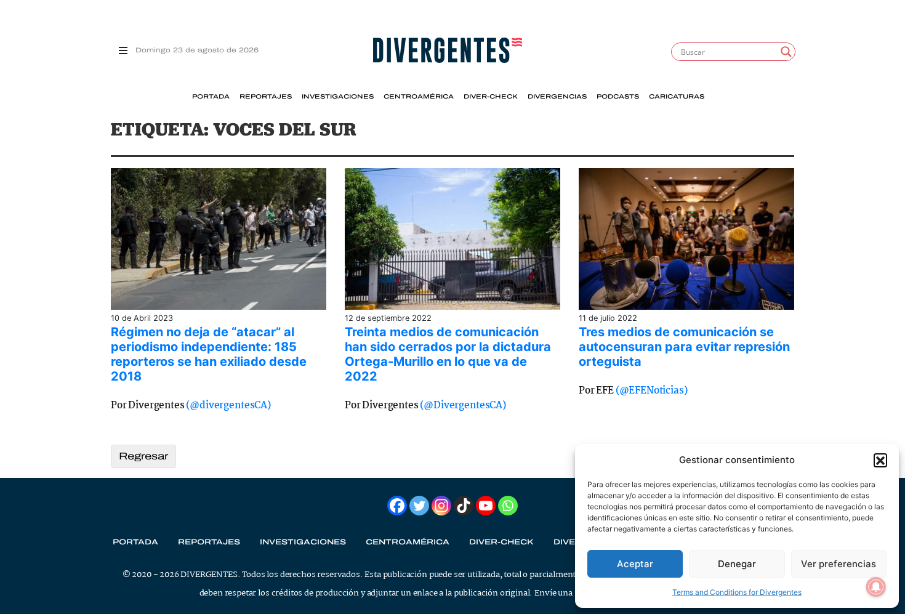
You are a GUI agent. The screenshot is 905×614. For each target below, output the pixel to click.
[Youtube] (486, 505)
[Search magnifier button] (786, 51)
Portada (211, 97)
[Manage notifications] (876, 587)
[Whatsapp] (508, 505)
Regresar (143, 456)
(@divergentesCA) (228, 405)
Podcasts (618, 97)
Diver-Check (491, 97)
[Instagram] (441, 505)
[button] (880, 460)
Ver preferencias (838, 564)
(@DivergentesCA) (462, 405)
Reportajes (265, 97)
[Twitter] (419, 505)
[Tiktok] (463, 505)
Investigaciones (338, 97)
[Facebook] (397, 505)
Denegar (737, 564)
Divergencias (557, 97)
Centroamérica (419, 97)
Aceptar (635, 564)
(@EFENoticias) (652, 390)
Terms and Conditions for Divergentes (737, 592)
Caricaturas (676, 97)
